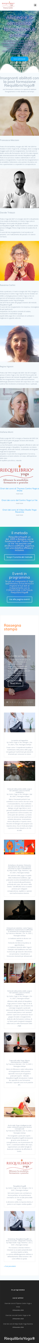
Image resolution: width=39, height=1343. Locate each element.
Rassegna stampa (25, 745)
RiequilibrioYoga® (19, 1186)
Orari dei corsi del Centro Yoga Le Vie (19, 500)
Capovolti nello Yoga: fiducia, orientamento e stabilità (19, 1061)
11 (24, 702)
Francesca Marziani (14, 933)
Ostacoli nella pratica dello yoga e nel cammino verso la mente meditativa (19, 790)
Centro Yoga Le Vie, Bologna (18, 660)
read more (19, 494)
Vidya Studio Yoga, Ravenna (18, 870)
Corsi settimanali (19, 59)
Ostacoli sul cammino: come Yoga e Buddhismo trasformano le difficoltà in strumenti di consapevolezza (19, 929)
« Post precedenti (10, 1266)
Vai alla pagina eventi (19, 599)
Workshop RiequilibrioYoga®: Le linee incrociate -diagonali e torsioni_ (19, 1240)
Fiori (18, 662)
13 (28, 702)
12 (26, 702)
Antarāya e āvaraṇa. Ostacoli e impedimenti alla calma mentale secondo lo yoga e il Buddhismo (19, 867)
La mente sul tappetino (19, 656)
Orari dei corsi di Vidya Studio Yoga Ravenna (19, 510)
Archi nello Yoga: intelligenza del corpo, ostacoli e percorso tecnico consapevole (19, 1127)
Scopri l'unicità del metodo (19, 557)
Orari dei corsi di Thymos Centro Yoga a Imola (19, 489)
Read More (15, 683)
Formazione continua (19, 65)
